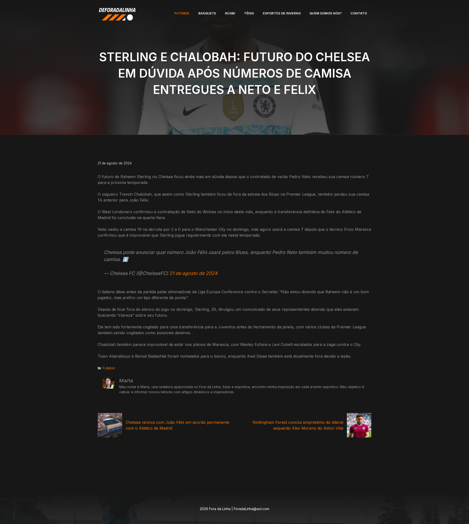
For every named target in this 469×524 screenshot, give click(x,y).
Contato (359, 13)
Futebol (182, 13)
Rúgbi (230, 13)
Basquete (207, 13)
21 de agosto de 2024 (193, 273)
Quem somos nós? (325, 13)
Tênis (249, 13)
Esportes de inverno (282, 13)
